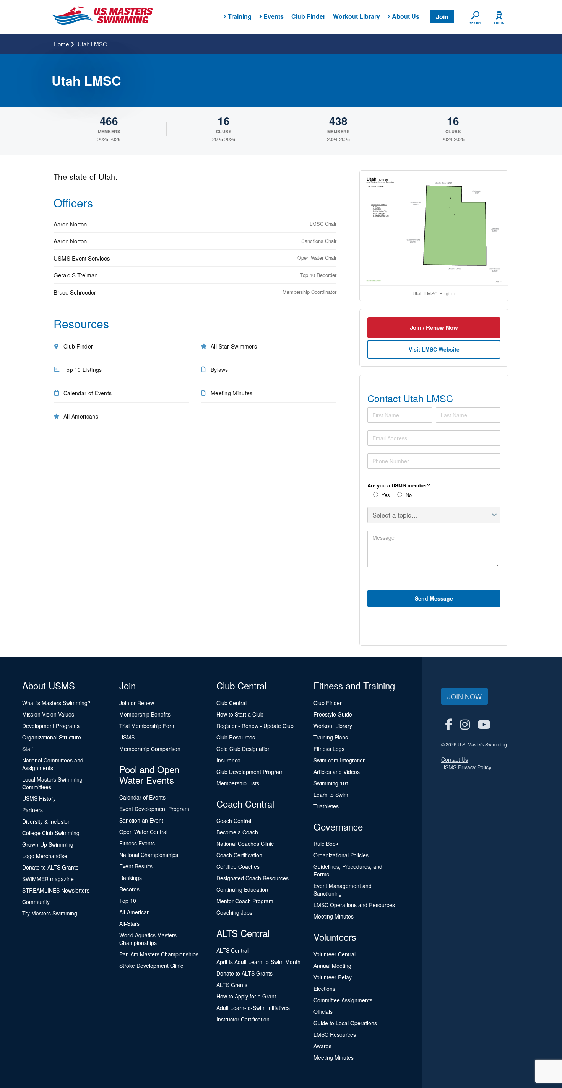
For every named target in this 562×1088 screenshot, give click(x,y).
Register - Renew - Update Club (255, 726)
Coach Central (233, 820)
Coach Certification (239, 855)
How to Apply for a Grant (246, 996)
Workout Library (356, 16)
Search (475, 23)
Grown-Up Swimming (47, 844)
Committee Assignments (342, 1000)
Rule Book (325, 843)
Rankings (130, 877)
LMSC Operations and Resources (354, 905)
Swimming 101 (331, 783)
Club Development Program (250, 771)
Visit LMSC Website (434, 349)
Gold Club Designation (243, 748)
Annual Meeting (332, 965)
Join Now (464, 696)
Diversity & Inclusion (46, 821)
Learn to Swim (330, 794)
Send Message (434, 598)
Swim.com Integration (339, 760)
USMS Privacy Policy (466, 767)
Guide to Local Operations (345, 1023)
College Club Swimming (51, 833)
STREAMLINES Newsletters (55, 890)
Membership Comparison (149, 748)
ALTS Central (232, 950)
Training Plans (330, 737)
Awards (322, 1046)
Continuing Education (242, 889)
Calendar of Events (87, 393)
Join (442, 16)
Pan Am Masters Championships (158, 954)
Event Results (136, 866)
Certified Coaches (238, 866)
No (408, 495)
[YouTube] (484, 724)
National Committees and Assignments (52, 764)
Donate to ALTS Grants (50, 867)
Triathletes (326, 806)
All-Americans (80, 416)
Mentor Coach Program (244, 901)
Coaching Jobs (234, 912)
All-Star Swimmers (234, 346)
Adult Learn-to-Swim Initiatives (253, 1007)
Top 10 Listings (82, 369)
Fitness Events (137, 843)
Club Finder (308, 16)
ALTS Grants (231, 985)
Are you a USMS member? (398, 485)
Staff (27, 748)
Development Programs (51, 726)
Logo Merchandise (44, 856)
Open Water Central (143, 832)
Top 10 (127, 900)
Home (62, 44)
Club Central (231, 703)
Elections (324, 988)
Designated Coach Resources (252, 878)
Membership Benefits (145, 714)
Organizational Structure (51, 737)
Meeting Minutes (232, 393)
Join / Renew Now (434, 327)
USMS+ (128, 737)
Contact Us (454, 759)
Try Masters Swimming (49, 913)
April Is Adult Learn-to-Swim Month (258, 962)
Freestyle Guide (332, 714)
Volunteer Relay (332, 977)
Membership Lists (237, 783)
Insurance (228, 760)
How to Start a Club (239, 714)
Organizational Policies (341, 855)
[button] (434, 228)
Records (129, 889)
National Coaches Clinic (245, 843)
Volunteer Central (334, 954)
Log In (499, 23)
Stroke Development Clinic (151, 965)
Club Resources (235, 737)
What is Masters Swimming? (56, 703)
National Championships (148, 854)
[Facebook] (448, 724)
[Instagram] (465, 724)
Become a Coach (237, 832)
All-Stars (129, 923)
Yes (385, 495)
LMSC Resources (334, 1034)
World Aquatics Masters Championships (148, 938)
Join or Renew (136, 703)
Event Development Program (154, 809)
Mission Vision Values (48, 714)
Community (36, 902)
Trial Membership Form (147, 726)
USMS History (39, 798)
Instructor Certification (243, 1019)
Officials (323, 1011)
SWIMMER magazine (48, 879)
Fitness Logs (328, 748)
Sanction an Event (141, 820)
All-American (134, 912)
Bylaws (219, 369)
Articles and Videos (336, 771)
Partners (32, 810)
